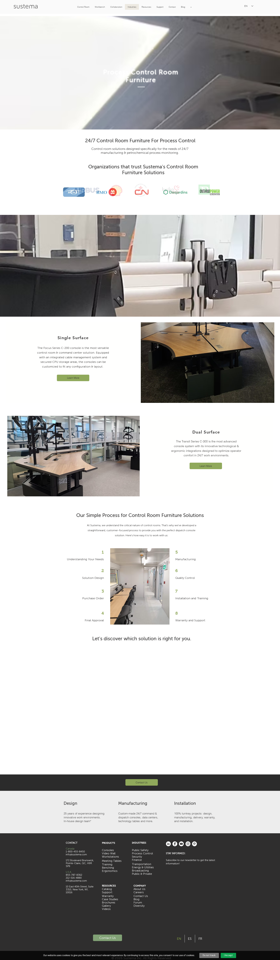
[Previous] (17, 194)
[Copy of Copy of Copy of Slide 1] (147, 208)
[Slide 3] (129, 208)
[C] (138, 208)
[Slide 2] (144, 208)
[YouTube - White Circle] (181, 843)
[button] (83, 7)
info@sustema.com (76, 880)
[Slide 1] (132, 208)
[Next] (262, 194)
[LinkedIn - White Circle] (168, 843)
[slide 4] (150, 208)
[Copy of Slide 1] (135, 208)
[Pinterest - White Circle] (194, 843)
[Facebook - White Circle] (174, 843)
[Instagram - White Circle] (188, 843)
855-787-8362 (74, 874)
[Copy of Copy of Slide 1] (141, 208)
